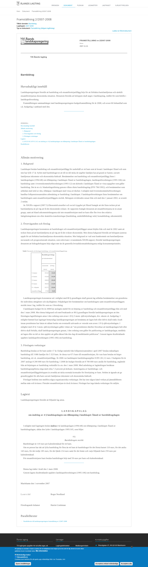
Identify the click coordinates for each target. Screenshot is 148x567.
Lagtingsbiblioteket (62, 545)
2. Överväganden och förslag (32, 133)
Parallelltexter (25, 144)
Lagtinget (106, 5)
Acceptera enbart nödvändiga (106, 563)
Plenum (80, 5)
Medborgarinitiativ (82, 545)
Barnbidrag (33, 23)
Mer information (42, 551)
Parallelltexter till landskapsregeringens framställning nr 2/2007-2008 (45, 521)
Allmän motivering (27, 128)
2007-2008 (30, 26)
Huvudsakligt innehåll (28, 126)
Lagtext (23, 139)
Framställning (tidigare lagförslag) (43, 28)
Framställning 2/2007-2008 (41, 11)
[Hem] (30, 4)
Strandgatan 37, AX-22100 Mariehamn (112, 545)
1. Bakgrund (26, 131)
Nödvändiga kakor (24, 555)
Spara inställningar (23, 563)
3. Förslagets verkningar (30, 136)
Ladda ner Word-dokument (121, 31)
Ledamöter (92, 5)
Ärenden (55, 5)
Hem (18, 11)
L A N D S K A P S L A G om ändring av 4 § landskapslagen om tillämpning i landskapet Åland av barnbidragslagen (59, 141)
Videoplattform (22, 557)
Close (132, 547)
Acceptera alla (126, 563)
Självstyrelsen (122, 5)
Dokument (68, 5)
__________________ (74, 110)
